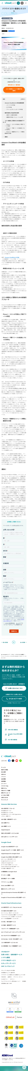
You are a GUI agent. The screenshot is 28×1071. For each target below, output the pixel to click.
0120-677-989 (15, 699)
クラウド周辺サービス (8, 960)
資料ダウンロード (5, 792)
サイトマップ (4, 799)
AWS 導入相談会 (13, 730)
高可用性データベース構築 (8, 878)
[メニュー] (25, 3)
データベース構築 (5, 875)
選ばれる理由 (4, 769)
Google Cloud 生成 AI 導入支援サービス (11, 857)
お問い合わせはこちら (15, 688)
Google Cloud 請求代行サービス (9, 846)
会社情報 (3, 778)
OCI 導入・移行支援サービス (8, 921)
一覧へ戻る (14, 642)
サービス (3, 767)
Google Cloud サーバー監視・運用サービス (12, 850)
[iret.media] (20, 760)
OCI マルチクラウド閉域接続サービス (10, 935)
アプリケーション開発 (6, 882)
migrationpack (5, 829)
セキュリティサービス (8, 963)
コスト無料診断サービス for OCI (9, 942)
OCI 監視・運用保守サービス (8, 925)
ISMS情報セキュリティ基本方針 (8, 972)
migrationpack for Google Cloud (10, 853)
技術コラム (4, 788)
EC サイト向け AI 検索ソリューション (9, 864)
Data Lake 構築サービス (7, 885)
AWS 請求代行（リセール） (8, 808)
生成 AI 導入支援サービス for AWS (10, 833)
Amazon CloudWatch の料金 (12, 257)
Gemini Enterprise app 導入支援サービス (10, 866)
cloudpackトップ (6, 654)
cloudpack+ (5, 951)
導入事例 (3, 772)
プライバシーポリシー (18, 976)
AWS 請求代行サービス (6, 810)
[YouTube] (16, 760)
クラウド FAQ (4, 785)
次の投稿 (22, 642)
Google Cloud (6, 842)
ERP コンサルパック (8, 966)
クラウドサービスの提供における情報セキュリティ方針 (13, 974)
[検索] (22, 3)
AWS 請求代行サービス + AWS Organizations (11, 814)
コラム (12, 654)
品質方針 (10, 976)
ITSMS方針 (3, 976)
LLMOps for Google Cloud (7, 862)
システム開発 (5, 957)
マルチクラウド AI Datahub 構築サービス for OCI (12, 914)
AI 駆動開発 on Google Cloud (9, 871)
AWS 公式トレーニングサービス (9, 836)
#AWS (3, 33)
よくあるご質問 (5, 795)
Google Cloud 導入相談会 (15, 734)
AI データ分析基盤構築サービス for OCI (9, 918)
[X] (13, 760)
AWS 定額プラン (5, 823)
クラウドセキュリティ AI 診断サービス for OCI (11, 916)
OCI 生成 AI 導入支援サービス (8, 911)
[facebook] (9, 760)
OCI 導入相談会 (12, 739)
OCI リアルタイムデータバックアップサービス (13, 932)
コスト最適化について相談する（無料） (14, 89)
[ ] (23, 99)
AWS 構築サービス (6, 826)
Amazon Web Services (9, 804)
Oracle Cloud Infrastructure (11, 903)
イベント (3, 776)
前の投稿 (5, 642)
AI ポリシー (12, 979)
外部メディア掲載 (5, 790)
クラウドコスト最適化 (7, 18)
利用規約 (24, 981)
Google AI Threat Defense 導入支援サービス (13, 897)
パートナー (4, 783)
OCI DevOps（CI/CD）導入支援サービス (11, 939)
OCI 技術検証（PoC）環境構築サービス (11, 946)
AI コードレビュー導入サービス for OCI (9, 912)
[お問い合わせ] (18, 3)
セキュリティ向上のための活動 (8, 970)
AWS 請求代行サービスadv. (7, 812)
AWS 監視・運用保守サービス (8, 819)
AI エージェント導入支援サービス (8, 859)
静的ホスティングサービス (8, 889)
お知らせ (3, 774)
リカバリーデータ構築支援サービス (10, 928)
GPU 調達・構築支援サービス (7, 868)
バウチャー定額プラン (6, 816)
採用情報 (3, 781)
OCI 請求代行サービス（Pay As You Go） (11, 907)
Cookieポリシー (4, 979)
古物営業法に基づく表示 (6, 983)
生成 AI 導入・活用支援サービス (11, 954)
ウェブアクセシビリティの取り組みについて (10, 981)
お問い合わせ (4, 797)
